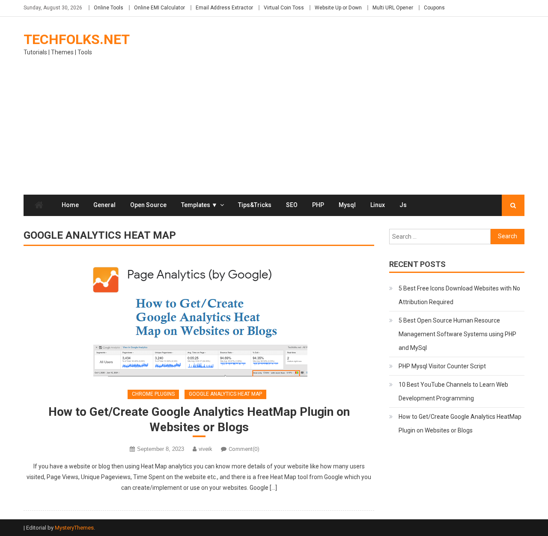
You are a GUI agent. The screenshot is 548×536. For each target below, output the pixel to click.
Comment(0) (244, 449)
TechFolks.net (77, 39)
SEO (292, 204)
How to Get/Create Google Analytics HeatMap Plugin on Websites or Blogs (199, 419)
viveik (205, 449)
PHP (318, 204)
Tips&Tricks (254, 204)
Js (403, 204)
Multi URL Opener (392, 8)
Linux (377, 204)
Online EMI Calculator (159, 8)
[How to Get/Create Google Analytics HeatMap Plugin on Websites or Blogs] (199, 319)
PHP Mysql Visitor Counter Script (442, 366)
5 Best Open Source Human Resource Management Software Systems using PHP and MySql (457, 334)
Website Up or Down (338, 8)
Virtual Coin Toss (284, 8)
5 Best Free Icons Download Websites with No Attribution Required (459, 295)
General (104, 204)
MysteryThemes (74, 527)
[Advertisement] (274, 130)
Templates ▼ (199, 204)
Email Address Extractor (224, 8)
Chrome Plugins (153, 394)
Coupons (434, 8)
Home (70, 204)
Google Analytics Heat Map (225, 394)
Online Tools (108, 8)
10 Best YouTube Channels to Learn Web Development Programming (453, 391)
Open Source (148, 204)
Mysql (347, 204)
